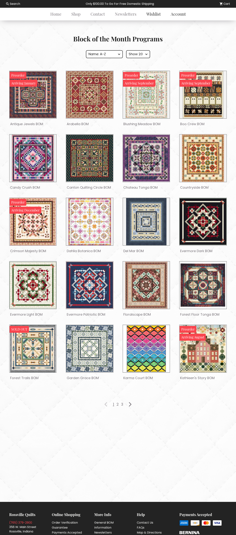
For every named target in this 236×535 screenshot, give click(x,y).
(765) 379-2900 (20, 522)
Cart (226, 4)
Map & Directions (149, 532)
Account (178, 14)
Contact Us (145, 522)
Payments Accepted (67, 532)
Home (55, 14)
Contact (98, 14)
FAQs (140, 527)
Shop (76, 14)
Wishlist (153, 14)
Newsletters (125, 14)
